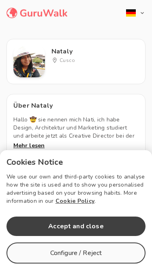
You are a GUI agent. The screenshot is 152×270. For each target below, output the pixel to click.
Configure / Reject (76, 253)
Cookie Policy (75, 201)
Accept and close (75, 226)
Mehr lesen (29, 145)
